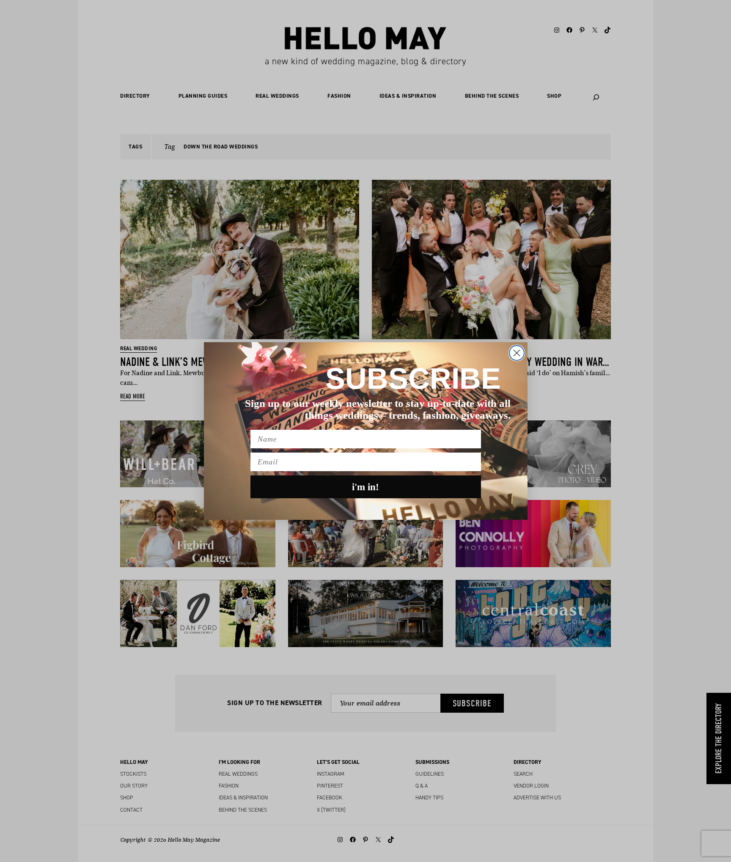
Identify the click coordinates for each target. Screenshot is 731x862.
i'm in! (365, 487)
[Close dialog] (516, 353)
